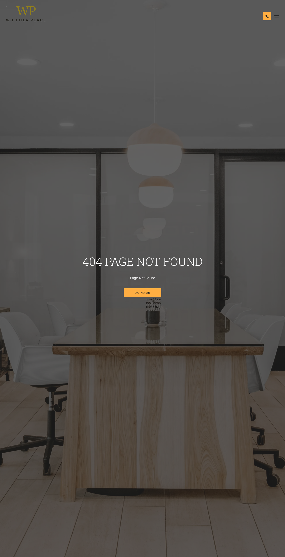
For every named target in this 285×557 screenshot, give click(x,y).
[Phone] (267, 16)
